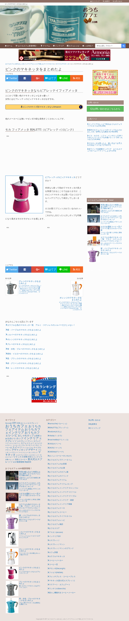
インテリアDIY (55, 536)
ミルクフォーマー (22, 455)
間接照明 (28, 462)
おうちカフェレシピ (57, 520)
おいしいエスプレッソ (29, 423)
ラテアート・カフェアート (59, 584)
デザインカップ (20, 449)
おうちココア (54, 528)
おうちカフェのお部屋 (58, 464)
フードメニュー (23, 452)
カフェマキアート (14, 443)
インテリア (31, 438)
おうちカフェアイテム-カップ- (61, 484)
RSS (77, 78)
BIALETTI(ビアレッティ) (58, 427)
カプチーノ (8, 445)
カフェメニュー (27, 443)
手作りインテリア (35, 457)
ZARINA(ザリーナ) (56, 451)
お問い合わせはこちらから (106, 108)
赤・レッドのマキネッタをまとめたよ (23, 368)
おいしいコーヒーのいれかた (60, 455)
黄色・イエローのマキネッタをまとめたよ (25, 353)
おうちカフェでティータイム (60, 460)
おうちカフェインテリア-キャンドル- (63, 488)
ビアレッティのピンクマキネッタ (60, 177)
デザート (33, 449)
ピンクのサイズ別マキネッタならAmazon (42, 106)
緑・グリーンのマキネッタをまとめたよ (24, 363)
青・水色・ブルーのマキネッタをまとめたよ (26, 349)
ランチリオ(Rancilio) (57, 588)
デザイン (8, 450)
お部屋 (37, 435)
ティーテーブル (27, 448)
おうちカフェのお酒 (57, 468)
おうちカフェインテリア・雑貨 (61, 500)
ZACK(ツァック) (55, 447)
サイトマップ (95, 428)
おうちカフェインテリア (22, 430)
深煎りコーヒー (21, 459)
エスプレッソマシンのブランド (61, 548)
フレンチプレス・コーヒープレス (62, 576)
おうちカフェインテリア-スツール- (63, 492)
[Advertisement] (44, 153)
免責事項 (93, 424)
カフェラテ (38, 443)
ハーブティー (13, 452)
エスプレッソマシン (25, 441)
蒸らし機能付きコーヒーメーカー (62, 592)
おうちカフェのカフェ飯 (58, 472)
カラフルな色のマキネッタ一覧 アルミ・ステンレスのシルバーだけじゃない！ (41, 325)
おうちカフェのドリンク (58, 476)
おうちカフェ (16, 425)
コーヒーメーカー (32, 445)
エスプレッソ (54, 540)
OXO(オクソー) (55, 443)
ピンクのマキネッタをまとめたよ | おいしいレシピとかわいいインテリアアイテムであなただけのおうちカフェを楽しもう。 (64, 24)
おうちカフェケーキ (57, 508)
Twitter (13, 78)
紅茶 (14, 462)
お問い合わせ (95, 420)
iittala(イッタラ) (55, 435)
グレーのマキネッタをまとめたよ (21, 344)
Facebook (24, 78)
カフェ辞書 (53, 552)
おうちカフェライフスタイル (60, 516)
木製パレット (9, 459)
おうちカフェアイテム (23, 427)
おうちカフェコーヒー (58, 512)
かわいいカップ (15, 438)
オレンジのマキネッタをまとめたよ (22, 339)
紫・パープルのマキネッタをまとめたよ (24, 329)
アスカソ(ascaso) (56, 532)
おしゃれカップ (26, 435)
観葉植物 (20, 462)
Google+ (37, 78)
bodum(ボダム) (55, 431)
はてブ (52, 78)
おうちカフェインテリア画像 (60, 504)
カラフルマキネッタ (57, 556)
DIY (14, 422)
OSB (18, 423)
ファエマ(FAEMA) (56, 572)
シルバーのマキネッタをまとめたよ (22, 334)
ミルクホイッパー (34, 455)
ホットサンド (33, 452)
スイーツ (17, 447)
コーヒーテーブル (19, 445)
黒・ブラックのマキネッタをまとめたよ (24, 358)
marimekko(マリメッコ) (58, 439)
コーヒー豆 (53, 564)
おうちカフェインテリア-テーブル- (63, 496)
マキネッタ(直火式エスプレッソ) (62, 580)
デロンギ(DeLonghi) (57, 568)
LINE (65, 78)
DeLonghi (8, 423)
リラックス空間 (20, 456)
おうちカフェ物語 (56, 524)
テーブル (37, 447)
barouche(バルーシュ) (58, 423)
